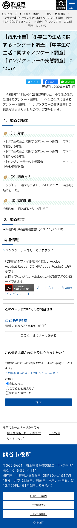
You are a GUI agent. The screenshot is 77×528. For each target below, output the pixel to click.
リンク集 (54, 433)
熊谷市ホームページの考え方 (21, 427)
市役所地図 (39, 505)
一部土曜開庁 (38, 514)
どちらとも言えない (21, 388)
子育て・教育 (31, 14)
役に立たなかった (20, 393)
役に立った (16, 383)
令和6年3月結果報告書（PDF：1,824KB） (35, 229)
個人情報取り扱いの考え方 (24, 433)
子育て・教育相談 (54, 14)
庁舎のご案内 (38, 496)
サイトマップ (15, 438)
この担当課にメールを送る (38, 335)
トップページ (9, 14)
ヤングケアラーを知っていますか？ (29, 250)
